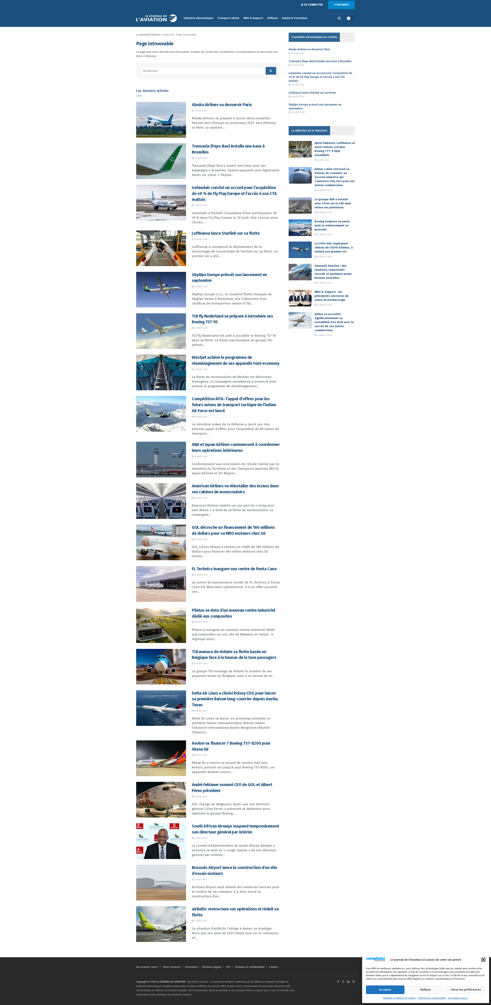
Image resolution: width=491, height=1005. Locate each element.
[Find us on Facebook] (338, 982)
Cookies (273, 966)
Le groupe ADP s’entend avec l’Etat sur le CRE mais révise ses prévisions (333, 203)
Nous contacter (171, 966)
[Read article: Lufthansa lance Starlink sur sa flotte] (161, 248)
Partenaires (191, 966)
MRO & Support (253, 18)
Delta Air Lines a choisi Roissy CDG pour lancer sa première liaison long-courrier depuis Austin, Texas (235, 699)
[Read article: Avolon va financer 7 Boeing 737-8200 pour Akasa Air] (161, 758)
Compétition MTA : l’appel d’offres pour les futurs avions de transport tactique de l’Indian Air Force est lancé (234, 404)
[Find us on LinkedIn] (348, 982)
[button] (483, 960)
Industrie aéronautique (198, 18)
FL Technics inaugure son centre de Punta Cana (234, 568)
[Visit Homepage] (157, 18)
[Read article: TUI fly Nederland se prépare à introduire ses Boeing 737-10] (161, 331)
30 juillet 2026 (324, 190)
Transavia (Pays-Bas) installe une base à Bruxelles (320, 61)
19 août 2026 (200, 417)
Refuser (425, 989)
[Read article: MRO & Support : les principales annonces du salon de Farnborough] (300, 298)
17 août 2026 (200, 838)
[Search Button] (339, 18)
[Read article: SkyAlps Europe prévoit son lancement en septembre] (161, 290)
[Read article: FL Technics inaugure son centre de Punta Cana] (161, 584)
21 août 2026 (200, 111)
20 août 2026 (201, 239)
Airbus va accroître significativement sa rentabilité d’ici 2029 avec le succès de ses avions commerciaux (334, 322)
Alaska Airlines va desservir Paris (222, 104)
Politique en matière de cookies (399, 998)
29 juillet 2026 (324, 234)
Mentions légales (212, 966)
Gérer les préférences (466, 989)
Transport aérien (228, 18)
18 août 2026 (200, 622)
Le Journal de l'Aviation (148, 34)
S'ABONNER (341, 4)
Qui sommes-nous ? (458, 998)
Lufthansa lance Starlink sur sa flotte (226, 233)
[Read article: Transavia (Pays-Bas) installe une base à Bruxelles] (161, 161)
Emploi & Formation (294, 18)
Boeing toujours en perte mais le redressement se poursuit (332, 225)
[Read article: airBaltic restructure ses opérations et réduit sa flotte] (161, 924)
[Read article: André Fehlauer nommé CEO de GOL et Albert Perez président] (161, 800)
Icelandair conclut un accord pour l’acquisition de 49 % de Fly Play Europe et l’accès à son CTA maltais (234, 193)
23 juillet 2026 (324, 283)
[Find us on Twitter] (343, 982)
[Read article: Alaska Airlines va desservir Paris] (161, 120)
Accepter (385, 989)
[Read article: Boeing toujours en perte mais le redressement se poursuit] (300, 227)
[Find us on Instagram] (353, 982)
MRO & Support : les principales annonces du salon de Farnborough (331, 296)
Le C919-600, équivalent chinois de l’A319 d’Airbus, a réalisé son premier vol (334, 247)
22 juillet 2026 (324, 335)
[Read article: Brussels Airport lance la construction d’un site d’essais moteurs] (161, 882)
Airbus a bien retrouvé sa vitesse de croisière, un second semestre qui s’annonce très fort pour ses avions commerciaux (335, 177)
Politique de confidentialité (432, 998)
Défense (272, 18)
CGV (228, 966)
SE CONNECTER (313, 4)
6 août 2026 (322, 160)
